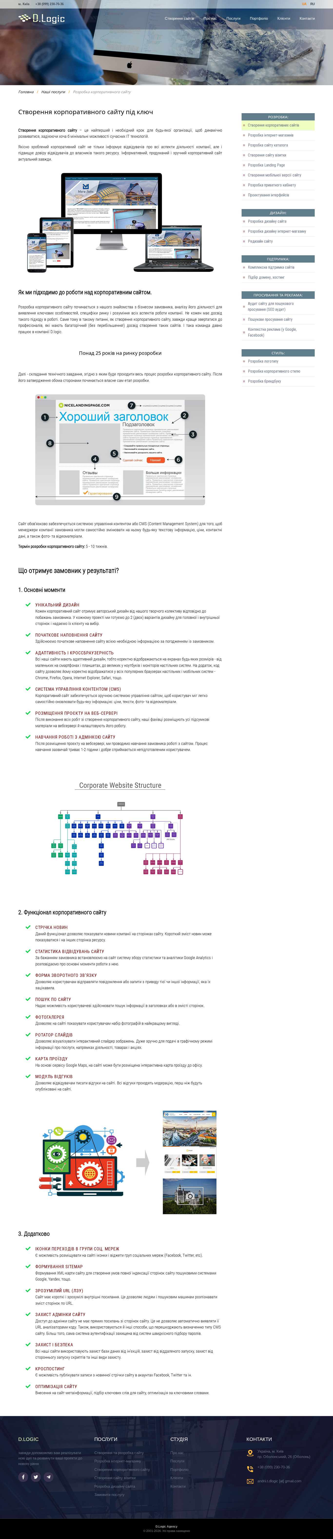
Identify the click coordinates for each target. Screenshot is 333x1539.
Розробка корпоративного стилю (274, 371)
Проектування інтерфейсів (268, 195)
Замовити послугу (109, 1495)
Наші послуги (53, 91)
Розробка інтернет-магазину (117, 1461)
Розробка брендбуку (264, 381)
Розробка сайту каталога (268, 145)
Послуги (233, 18)
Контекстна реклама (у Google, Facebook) (272, 332)
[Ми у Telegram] (48, 1477)
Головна (25, 91)
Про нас (210, 18)
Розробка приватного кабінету (272, 185)
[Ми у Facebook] (23, 1477)
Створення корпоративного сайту (122, 1469)
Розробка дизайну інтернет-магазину (277, 231)
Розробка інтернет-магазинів (271, 135)
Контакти (307, 18)
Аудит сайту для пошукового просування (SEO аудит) (271, 306)
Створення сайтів (179, 18)
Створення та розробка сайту (119, 1453)
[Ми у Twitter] (36, 1477)
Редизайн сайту (260, 241)
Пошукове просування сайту (270, 319)
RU (312, 4)
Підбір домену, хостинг (266, 277)
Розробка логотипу (263, 361)
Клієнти (283, 18)
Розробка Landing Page (266, 165)
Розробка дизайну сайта (267, 221)
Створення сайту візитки (267, 155)
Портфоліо (259, 18)
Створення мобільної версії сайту (274, 175)
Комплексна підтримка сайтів (271, 267)
